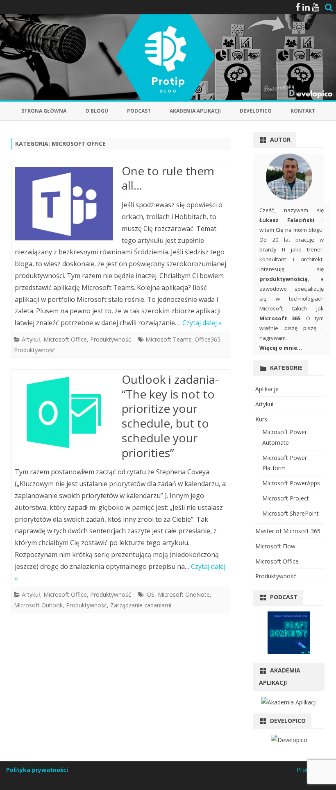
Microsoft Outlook (38, 605)
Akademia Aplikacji (195, 110)
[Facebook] (297, 7)
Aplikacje (267, 389)
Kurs (261, 419)
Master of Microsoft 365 (287, 531)
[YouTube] (315, 7)
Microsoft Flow (275, 546)
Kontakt (303, 110)
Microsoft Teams (168, 339)
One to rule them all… (168, 178)
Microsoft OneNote (184, 594)
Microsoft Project (285, 498)
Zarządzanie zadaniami (140, 605)
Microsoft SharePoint (290, 513)
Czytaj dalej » (202, 322)
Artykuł (31, 339)
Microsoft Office (65, 339)
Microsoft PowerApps (291, 483)
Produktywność (110, 339)
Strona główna (43, 110)
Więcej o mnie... (280, 347)
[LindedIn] (306, 7)
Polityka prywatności (37, 770)
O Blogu (96, 110)
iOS (149, 594)
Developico (256, 110)
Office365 (207, 339)
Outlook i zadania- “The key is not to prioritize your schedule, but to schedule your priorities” (170, 415)
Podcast (139, 110)
